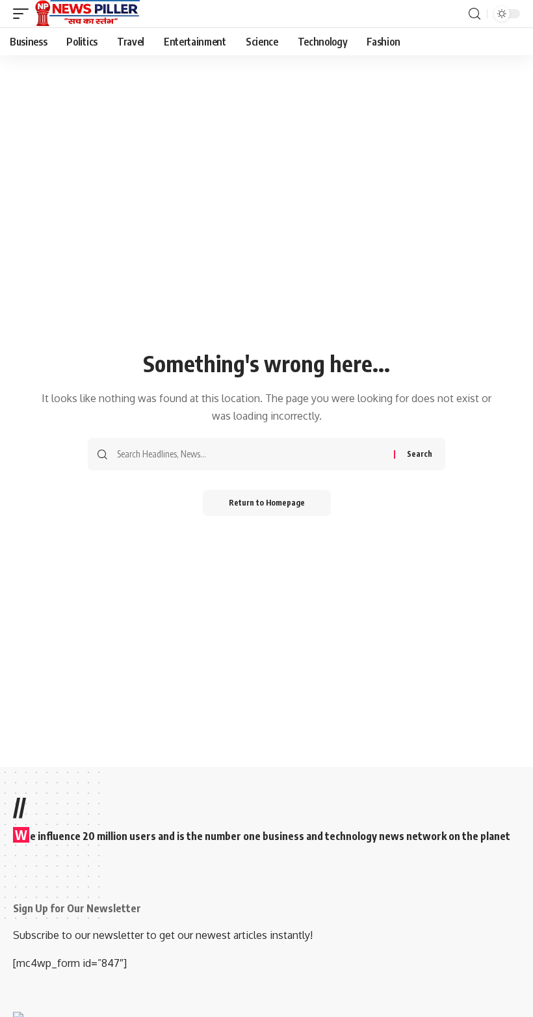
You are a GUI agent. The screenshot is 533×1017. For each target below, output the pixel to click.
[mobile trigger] (24, 13)
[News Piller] (87, 13)
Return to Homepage (267, 503)
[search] (474, 14)
